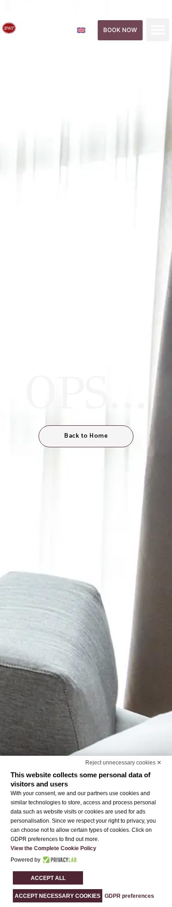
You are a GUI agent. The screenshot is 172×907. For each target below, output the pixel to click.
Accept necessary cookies (57, 896)
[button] (157, 29)
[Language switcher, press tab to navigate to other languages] (86, 30)
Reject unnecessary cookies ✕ (123, 762)
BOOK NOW (120, 29)
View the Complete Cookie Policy (53, 848)
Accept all (48, 878)
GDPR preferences (129, 896)
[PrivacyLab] (58, 859)
